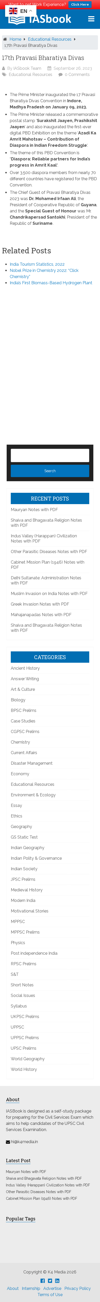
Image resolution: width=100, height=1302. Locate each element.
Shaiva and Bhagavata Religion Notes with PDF (44, 1178)
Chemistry (20, 742)
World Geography (28, 1058)
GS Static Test (24, 837)
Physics (18, 942)
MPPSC (18, 921)
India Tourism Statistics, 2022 (37, 264)
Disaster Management (32, 763)
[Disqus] (50, 356)
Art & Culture (23, 689)
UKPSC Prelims (25, 1016)
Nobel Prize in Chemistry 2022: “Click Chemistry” (44, 273)
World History (24, 1069)
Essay (16, 805)
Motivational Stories (29, 911)
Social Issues (23, 995)
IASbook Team (27, 68)
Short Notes (22, 984)
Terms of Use (50, 1294)
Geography (21, 826)
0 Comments (77, 74)
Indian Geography (27, 847)
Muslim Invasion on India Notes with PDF (49, 593)
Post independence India (34, 953)
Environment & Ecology (33, 794)
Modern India (23, 900)
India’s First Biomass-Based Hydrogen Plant (51, 282)
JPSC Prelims (23, 879)
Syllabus (19, 1006)
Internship (31, 1288)
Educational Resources (50, 39)
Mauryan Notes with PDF (34, 509)
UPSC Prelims (23, 1048)
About (13, 1288)
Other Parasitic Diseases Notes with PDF (49, 551)
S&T (15, 974)
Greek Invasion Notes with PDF (40, 604)
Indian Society (24, 868)
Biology (18, 699)
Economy (20, 773)
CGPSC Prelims (25, 731)
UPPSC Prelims (25, 1037)
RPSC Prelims (23, 963)
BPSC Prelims (23, 710)
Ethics (16, 816)
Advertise (52, 1288)
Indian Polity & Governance (36, 858)
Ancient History (25, 668)
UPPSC (17, 1027)
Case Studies (23, 721)
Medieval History (27, 889)
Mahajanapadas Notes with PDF (41, 614)
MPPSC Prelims (25, 932)
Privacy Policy (77, 1288)
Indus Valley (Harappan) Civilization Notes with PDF (48, 1185)
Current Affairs (24, 752)
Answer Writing (25, 678)
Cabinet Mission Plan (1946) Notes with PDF (41, 1198)
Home (15, 39)
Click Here (80, 4)
